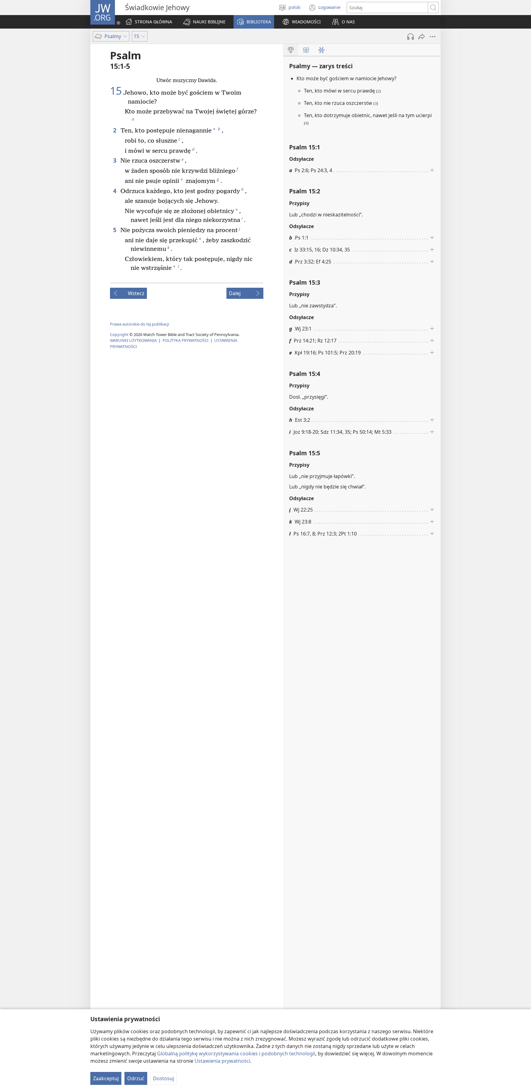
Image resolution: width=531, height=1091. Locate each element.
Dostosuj (163, 1078)
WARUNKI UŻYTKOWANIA (133, 340)
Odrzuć (135, 1078)
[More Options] (432, 36)
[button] (204, 22)
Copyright (119, 334)
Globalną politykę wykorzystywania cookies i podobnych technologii (236, 1053)
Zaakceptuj (106, 1078)
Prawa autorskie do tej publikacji (139, 324)
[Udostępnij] (421, 36)
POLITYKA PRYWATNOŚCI (185, 340)
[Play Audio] (410, 36)
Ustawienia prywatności (222, 1060)
